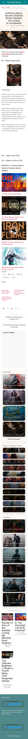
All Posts (8, 7)
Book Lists (13, 25)
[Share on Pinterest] (12, 309)
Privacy (3, 697)
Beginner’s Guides (7, 684)
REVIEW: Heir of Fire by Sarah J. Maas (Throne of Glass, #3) (12, 268)
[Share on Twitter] (7, 309)
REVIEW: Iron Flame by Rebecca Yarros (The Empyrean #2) (13, 243)
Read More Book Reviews (14, 439)
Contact (8, 697)
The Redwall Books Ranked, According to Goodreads (7, 298)
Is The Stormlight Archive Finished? (11, 194)
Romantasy (7, 687)
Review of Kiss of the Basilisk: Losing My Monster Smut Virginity (7, 632)
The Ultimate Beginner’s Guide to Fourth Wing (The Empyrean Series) (13, 218)
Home (3, 7)
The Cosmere (23, 634)
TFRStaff (6, 25)
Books (17, 25)
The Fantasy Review (14, 2)
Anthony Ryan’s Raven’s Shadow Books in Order (6, 292)
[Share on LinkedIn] (16, 309)
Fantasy (22, 25)
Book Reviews (8, 645)
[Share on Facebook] (3, 309)
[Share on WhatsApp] (20, 309)
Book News (21, 632)
